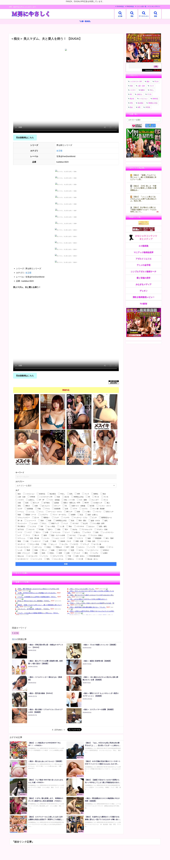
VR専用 (147, 107)
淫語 (131, 85)
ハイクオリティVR (136, 81)
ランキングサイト (154, 6)
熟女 (131, 107)
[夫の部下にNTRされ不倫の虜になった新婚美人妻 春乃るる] (79, 447)
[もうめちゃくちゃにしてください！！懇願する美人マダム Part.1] (26, 447)
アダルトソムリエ (143, 259)
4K (131, 94)
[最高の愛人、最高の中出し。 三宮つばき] (53, 447)
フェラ (152, 85)
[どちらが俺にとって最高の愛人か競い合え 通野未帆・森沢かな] (105, 447)
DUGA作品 (120, 6)
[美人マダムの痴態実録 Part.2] (105, 411)
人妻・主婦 (141, 85)
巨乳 (131, 103)
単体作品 (155, 98)
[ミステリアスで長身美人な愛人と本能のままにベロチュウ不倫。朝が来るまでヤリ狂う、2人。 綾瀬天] (26, 411)
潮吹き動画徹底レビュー (143, 297)
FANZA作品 (130, 6)
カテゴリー (19, 481)
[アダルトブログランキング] (138, 125)
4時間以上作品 (152, 103)
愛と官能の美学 (143, 278)
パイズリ (133, 90)
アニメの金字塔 (143, 265)
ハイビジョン (143, 98)
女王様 (59, 151)
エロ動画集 (143, 246)
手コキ (156, 81)
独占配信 (140, 103)
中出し (152, 90)
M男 (139, 107)
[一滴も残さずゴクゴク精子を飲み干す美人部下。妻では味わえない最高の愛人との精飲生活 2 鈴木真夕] (79, 411)
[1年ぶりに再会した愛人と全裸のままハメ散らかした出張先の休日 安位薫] (53, 411)
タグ (17, 490)
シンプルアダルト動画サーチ (143, 271)
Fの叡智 (143, 304)
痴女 (14, 639)
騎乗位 (143, 90)
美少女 (132, 98)
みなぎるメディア (143, 284)
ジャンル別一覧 (141, 6)
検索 (66, 564)
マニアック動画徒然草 (143, 252)
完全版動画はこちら (25, 137)
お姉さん (139, 94)
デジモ (149, 94)
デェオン (144, 291)
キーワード (19, 472)
